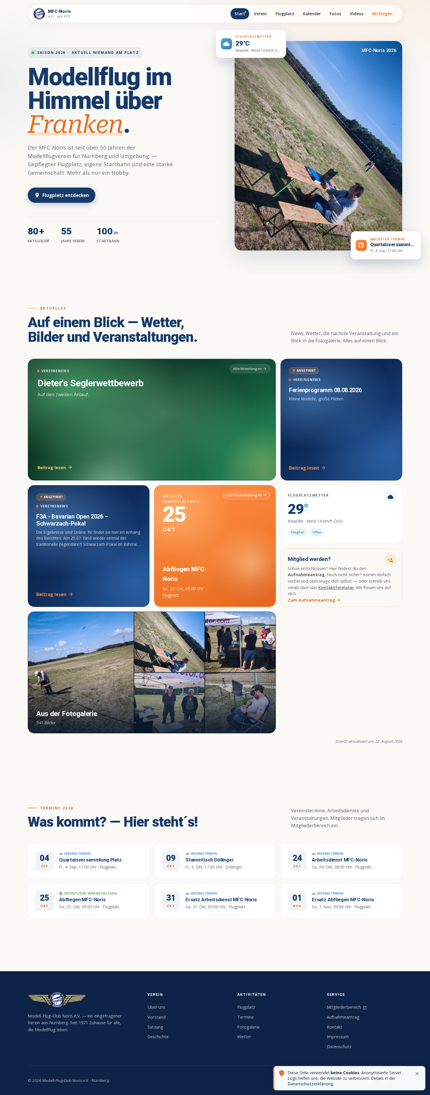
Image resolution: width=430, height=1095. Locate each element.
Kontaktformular (336, 587)
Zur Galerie (255, 621)
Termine (245, 1017)
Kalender (312, 13)
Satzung (155, 1027)
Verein (260, 13)
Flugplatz (285, 13)
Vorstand (156, 1017)
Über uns (156, 1007)
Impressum (338, 1036)
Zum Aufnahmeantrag (314, 600)
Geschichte (157, 1036)
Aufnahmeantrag (343, 1017)
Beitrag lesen (55, 467)
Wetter (244, 1036)
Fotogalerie (248, 1027)
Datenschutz (339, 1046)
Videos (356, 13)
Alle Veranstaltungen (246, 495)
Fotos (335, 13)
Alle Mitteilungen (250, 368)
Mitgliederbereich (347, 1007)
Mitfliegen (382, 13)
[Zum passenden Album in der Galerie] (318, 145)
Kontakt (334, 1027)
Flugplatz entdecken (61, 195)
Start (240, 13)
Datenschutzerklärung (310, 1084)
